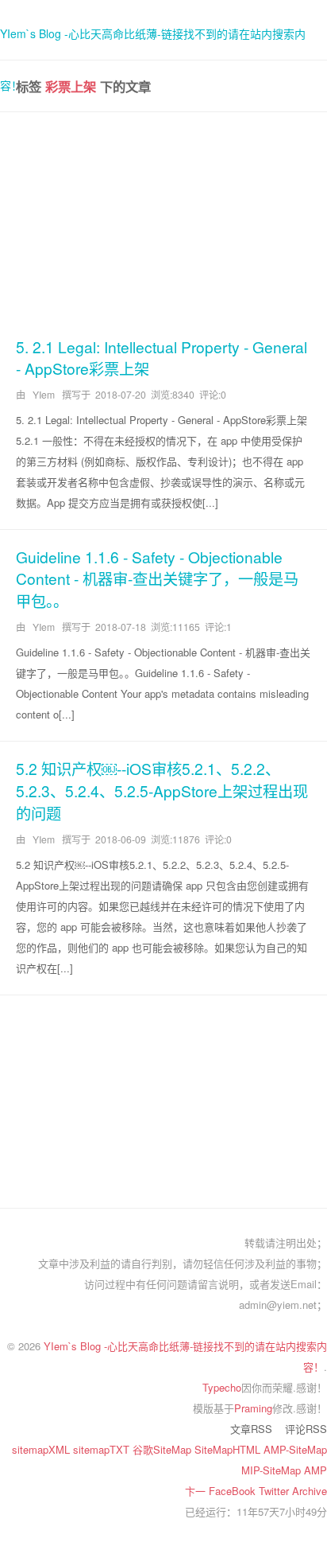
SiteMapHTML (229, 1449)
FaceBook (234, 1490)
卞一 (197, 1490)
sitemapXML (42, 1449)
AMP (315, 1470)
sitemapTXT (103, 1449)
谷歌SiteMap (163, 1449)
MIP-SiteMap (272, 1470)
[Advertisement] (163, 221)
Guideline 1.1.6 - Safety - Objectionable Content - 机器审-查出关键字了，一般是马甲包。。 (157, 578)
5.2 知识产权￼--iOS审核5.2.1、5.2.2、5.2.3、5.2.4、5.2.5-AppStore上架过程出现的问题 (162, 790)
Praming (253, 1408)
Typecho (221, 1387)
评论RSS (306, 1428)
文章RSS (251, 1428)
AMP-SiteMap (295, 1449)
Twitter (275, 1490)
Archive (309, 1490)
